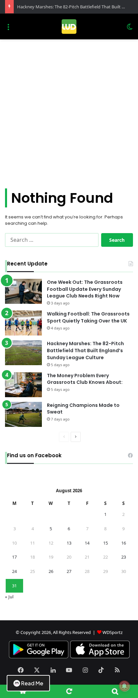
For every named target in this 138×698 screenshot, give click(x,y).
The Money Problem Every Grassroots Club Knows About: (85, 379)
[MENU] (8, 29)
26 (51, 571)
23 (123, 557)
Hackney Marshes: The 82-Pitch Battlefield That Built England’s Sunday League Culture (85, 350)
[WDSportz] (69, 26)
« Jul (9, 597)
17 (14, 557)
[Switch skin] (129, 29)
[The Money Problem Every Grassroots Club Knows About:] (23, 384)
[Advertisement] (69, 111)
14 (87, 543)
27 (69, 571)
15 (105, 543)
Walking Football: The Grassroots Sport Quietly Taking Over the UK (88, 317)
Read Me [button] (32, 683)
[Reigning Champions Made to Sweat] (23, 414)
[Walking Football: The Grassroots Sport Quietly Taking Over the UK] (23, 322)
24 (14, 571)
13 (69, 543)
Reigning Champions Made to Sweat (83, 409)
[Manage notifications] (124, 686)
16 (123, 543)
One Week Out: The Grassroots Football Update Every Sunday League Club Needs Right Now (85, 289)
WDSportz (112, 632)
